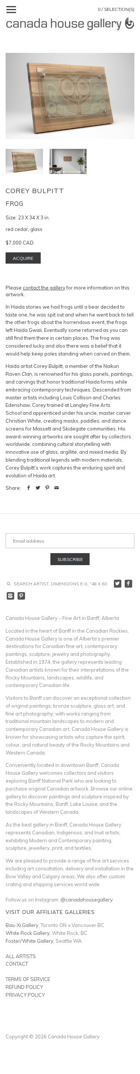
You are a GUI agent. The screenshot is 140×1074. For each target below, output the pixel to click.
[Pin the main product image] (47, 488)
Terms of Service (28, 979)
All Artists (21, 956)
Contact (17, 964)
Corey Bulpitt (35, 190)
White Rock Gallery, (28, 933)
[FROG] (68, 161)
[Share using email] (56, 488)
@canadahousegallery (86, 900)
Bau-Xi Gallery (22, 925)
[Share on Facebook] (28, 488)
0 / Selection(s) (116, 9)
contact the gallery (44, 288)
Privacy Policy (25, 995)
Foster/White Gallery (29, 941)
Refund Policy (24, 987)
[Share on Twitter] (38, 488)
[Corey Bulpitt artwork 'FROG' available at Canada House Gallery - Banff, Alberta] (70, 96)
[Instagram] (11, 596)
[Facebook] (129, 584)
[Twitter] (118, 584)
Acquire (23, 258)
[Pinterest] (21, 596)
